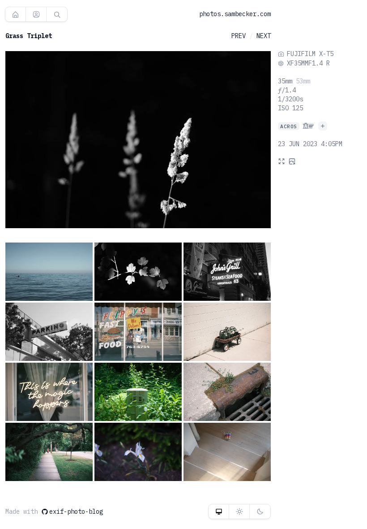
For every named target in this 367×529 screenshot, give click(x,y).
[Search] (57, 14)
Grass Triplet (28, 36)
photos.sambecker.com (235, 14)
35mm (285, 81)
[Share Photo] (292, 161)
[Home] (15, 14)
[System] (219, 511)
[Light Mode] (239, 511)
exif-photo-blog (76, 511)
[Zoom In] (281, 161)
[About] (36, 14)
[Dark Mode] (260, 511)
